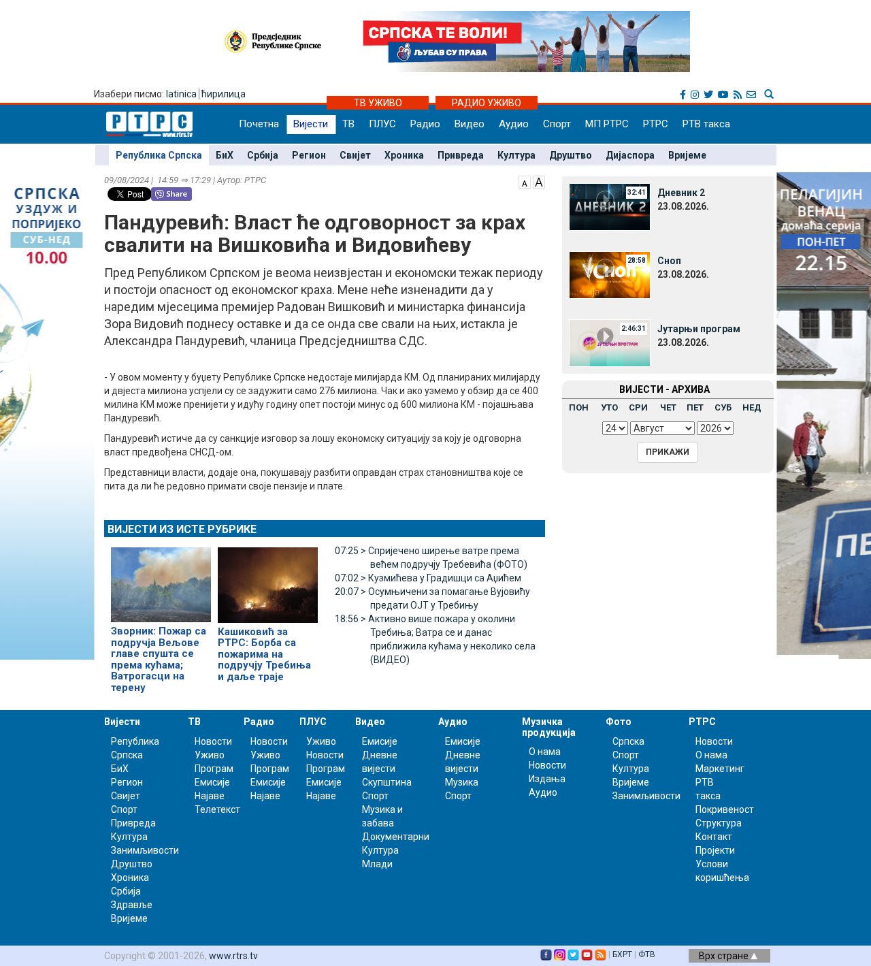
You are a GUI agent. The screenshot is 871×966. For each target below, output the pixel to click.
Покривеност (724, 809)
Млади (377, 863)
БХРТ (622, 954)
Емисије (212, 782)
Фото (618, 721)
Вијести (310, 124)
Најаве (210, 795)
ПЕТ (695, 407)
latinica (181, 93)
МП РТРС (607, 124)
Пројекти (715, 850)
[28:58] (609, 274)
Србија (262, 155)
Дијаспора (630, 155)
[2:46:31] (609, 342)
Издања (547, 778)
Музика (461, 782)
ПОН (579, 407)
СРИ (638, 407)
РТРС (655, 124)
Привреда (461, 155)
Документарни (395, 836)
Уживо (210, 755)
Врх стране (725, 955)
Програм (214, 768)
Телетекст (217, 809)
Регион (309, 155)
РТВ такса (706, 124)
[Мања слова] (525, 181)
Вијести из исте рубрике (182, 529)
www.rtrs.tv (233, 955)
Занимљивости (145, 850)
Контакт (713, 836)
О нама (545, 751)
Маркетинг (719, 768)
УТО (609, 407)
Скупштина (387, 782)
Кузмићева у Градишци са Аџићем (428, 578)
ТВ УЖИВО (378, 102)
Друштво (570, 155)
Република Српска (159, 155)
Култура (516, 155)
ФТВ (646, 954)
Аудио (514, 124)
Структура (718, 823)
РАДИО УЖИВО (486, 102)
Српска (628, 741)
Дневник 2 (681, 192)
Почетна (259, 124)
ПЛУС (382, 124)
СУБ (723, 407)
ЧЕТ (668, 407)
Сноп (669, 260)
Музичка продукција (549, 726)
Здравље (131, 904)
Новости (213, 741)
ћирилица (223, 93)
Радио (425, 124)
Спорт (557, 124)
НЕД (751, 407)
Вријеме (687, 155)
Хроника (404, 155)
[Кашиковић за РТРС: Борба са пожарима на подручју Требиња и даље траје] (268, 579)
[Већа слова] (539, 181)
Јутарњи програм (698, 328)
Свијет (355, 155)
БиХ (224, 155)
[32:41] (609, 206)
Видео (469, 124)
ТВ (348, 124)
